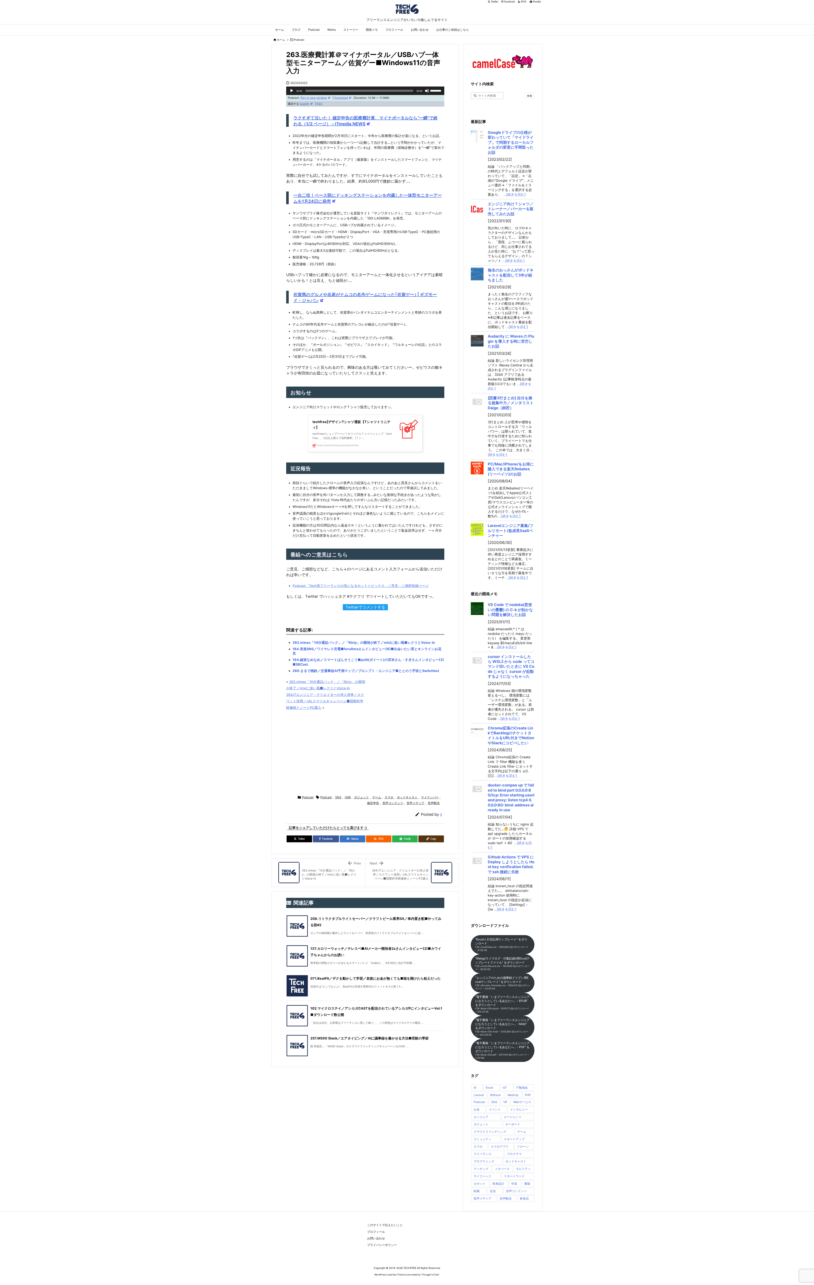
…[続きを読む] (514, 194)
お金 (476, 1109)
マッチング (481, 1168)
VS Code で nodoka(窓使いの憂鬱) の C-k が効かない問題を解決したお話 (510, 609)
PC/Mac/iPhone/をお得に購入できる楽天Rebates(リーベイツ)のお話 (511, 469)
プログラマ (514, 1154)
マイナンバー (430, 797)
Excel (489, 1087)
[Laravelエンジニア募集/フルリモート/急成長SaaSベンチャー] (477, 529)
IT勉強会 (522, 1087)
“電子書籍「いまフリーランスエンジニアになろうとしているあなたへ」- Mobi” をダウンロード (502, 1027)
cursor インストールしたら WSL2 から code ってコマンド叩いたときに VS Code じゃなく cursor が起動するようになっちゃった (511, 666)
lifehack (495, 1095)
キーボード (512, 1124)
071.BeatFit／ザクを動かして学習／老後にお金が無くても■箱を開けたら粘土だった (375, 978)
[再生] (292, 91)
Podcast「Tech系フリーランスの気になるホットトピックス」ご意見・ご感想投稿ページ (361, 586)
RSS (319, 103)
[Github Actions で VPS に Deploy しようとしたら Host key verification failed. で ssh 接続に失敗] (477, 861)
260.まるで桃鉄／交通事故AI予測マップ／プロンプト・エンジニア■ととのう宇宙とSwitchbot (366, 671)
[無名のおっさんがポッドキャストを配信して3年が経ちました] (477, 274)
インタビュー (519, 1109)
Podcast (299, 39)
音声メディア (415, 803)
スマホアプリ (500, 1146)
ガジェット (361, 797)
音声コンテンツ (392, 803)
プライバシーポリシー (382, 1245)
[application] (365, 91)
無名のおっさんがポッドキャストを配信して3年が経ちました (511, 275)
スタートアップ (514, 1139)
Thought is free (430, 1274)
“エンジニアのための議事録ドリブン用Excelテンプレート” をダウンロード (502, 983)
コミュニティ (482, 1139)
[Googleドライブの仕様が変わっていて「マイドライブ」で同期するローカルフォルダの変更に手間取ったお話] (477, 136)
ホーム (281, 39)
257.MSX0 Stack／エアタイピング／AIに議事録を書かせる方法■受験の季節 (369, 1038)
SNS (338, 797)
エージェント (513, 1117)
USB (348, 797)
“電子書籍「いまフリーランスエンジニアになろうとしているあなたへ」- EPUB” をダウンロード (502, 1004)
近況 (493, 1191)
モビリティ (523, 1168)
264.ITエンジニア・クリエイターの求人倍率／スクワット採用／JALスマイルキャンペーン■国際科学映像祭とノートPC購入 (325, 701)
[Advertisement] (365, 753)
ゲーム (376, 797)
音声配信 (434, 803)
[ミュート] (427, 91)
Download (341, 97)
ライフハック (482, 1176)
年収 (514, 1183)
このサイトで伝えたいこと (385, 1225)
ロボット (479, 1183)
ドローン (523, 1146)
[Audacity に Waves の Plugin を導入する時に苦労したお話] (477, 340)
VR (505, 1102)
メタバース (502, 1168)
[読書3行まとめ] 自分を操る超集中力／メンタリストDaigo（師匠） (511, 403)
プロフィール (376, 1231)
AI (475, 1087)
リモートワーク (514, 1176)
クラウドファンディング (490, 1131)
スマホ (389, 797)
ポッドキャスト (407, 797)
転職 (476, 1191)
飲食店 (524, 1198)
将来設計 (498, 1183)
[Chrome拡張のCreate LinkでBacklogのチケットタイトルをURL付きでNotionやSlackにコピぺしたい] (477, 732)
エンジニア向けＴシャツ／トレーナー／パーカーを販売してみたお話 (511, 209)
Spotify (304, 103)
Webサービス (522, 1102)
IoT (505, 1087)
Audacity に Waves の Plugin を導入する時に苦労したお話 (511, 341)
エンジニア (481, 1117)
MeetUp (513, 1095)
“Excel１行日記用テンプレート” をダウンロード (501, 944)
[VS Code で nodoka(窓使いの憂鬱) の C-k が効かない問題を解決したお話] (477, 608)
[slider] (436, 90)
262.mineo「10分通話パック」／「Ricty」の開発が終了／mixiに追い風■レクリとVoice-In (364, 642)
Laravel (479, 1095)
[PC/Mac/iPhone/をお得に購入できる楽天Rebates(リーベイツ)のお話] (477, 468)
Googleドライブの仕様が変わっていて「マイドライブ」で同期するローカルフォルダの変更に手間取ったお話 (511, 142)
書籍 (527, 1183)
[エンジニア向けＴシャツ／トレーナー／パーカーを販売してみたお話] (477, 207)
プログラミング (484, 1161)
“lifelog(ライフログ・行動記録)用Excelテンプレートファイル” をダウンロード (502, 964)
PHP (528, 1095)
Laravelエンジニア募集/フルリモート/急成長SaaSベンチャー (510, 530)
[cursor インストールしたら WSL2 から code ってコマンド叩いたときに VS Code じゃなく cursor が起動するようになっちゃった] (477, 660)
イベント (495, 1109)
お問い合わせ (376, 1238)
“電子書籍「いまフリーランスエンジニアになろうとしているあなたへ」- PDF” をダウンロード (502, 1050)
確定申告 (373, 803)
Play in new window (313, 97)
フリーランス (482, 1154)
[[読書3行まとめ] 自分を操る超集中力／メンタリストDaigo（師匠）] (477, 401)
